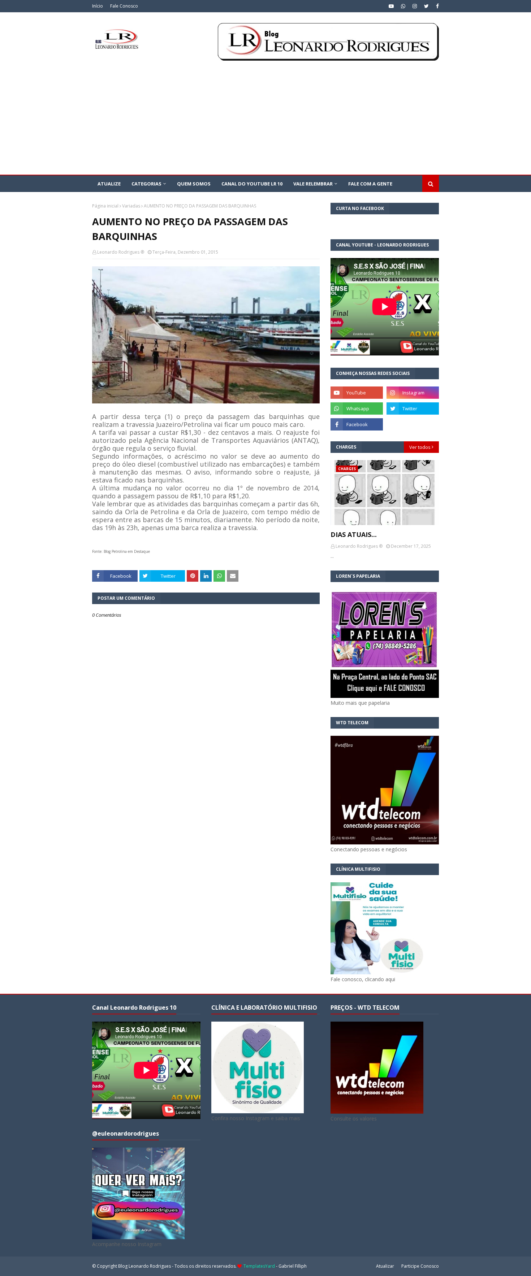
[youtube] (391, 6)
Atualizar (385, 1266)
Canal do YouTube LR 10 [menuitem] (251, 183)
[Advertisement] (265, 120)
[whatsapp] (403, 6)
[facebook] (436, 6)
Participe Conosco (420, 1266)
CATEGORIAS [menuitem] (146, 183)
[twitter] (426, 6)
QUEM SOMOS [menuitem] (194, 183)
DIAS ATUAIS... (354, 534)
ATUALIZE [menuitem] (109, 183)
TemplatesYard (259, 1266)
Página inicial (105, 206)
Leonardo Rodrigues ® (120, 252)
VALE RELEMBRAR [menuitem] (313, 183)
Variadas (131, 206)
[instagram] (415, 6)
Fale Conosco (124, 6)
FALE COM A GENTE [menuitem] (370, 183)
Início (97, 6)
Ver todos (420, 447)
